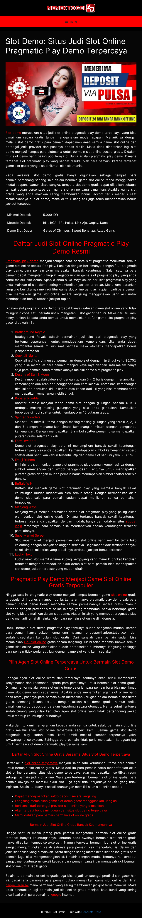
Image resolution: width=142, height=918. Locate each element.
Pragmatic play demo (22, 261)
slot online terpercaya (41, 763)
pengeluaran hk (17, 885)
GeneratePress (91, 912)
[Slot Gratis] (71, 8)
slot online (119, 595)
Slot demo (13, 133)
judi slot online (35, 642)
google (56, 894)
